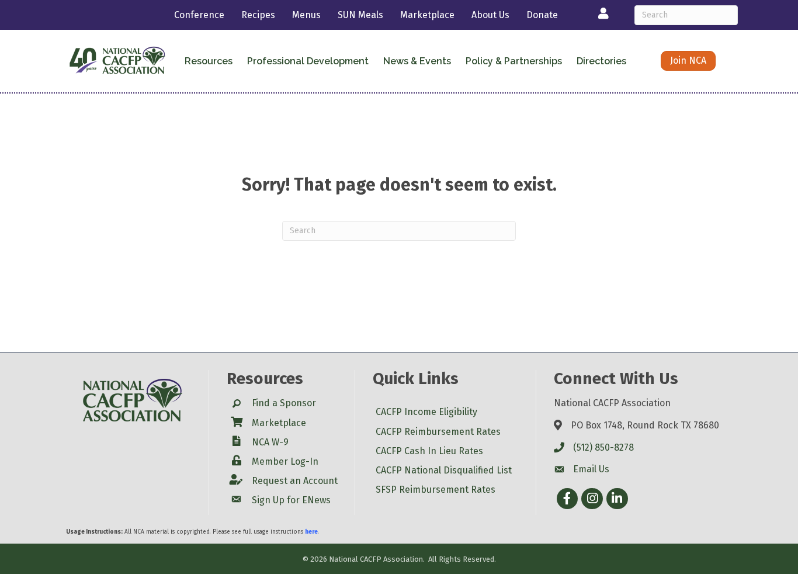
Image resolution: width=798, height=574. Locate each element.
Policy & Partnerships (514, 61)
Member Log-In (285, 461)
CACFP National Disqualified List (444, 470)
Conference (199, 14)
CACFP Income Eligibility (426, 411)
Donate (542, 14)
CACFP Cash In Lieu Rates (429, 451)
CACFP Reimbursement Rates (438, 431)
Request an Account (295, 480)
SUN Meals (360, 14)
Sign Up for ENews (291, 500)
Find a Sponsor (284, 403)
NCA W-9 (270, 442)
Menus (306, 14)
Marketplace (427, 14)
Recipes (258, 14)
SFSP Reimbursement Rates (435, 489)
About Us (490, 14)
